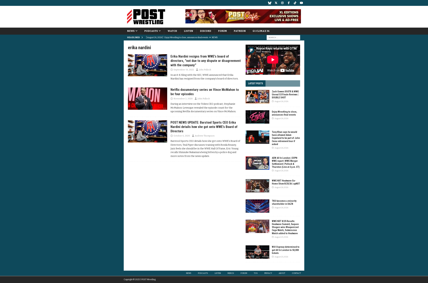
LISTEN (188, 31)
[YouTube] (301, 3)
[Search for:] (283, 37)
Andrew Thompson (205, 135)
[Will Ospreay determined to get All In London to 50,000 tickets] (257, 252)
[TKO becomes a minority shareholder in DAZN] (257, 206)
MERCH (231, 273)
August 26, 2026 (281, 101)
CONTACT (296, 273)
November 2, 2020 (183, 98)
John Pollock (205, 69)
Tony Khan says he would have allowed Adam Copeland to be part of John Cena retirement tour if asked (286, 138)
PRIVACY (268, 273)
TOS (256, 273)
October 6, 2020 (182, 135)
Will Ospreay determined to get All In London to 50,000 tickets (285, 250)
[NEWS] (147, 65)
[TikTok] (295, 3)
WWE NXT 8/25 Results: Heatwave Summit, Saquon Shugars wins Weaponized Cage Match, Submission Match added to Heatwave (285, 227)
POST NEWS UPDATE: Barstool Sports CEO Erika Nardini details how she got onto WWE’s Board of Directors (204, 126)
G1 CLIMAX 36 (261, 31)
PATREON (240, 31)
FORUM (222, 31)
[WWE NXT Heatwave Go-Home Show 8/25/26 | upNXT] (257, 186)
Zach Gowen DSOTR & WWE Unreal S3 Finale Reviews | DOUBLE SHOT (285, 94)
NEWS (131, 31)
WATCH (172, 31)
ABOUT (282, 273)
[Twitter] (276, 3)
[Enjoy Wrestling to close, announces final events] (257, 117)
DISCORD (205, 31)
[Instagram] (282, 3)
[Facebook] (289, 3)
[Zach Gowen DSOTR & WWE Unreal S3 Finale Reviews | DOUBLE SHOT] (257, 96)
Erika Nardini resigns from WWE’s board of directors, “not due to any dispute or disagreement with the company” (206, 60)
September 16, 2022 (184, 69)
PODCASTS (151, 31)
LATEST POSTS (255, 83)
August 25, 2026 (281, 237)
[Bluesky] (270, 3)
